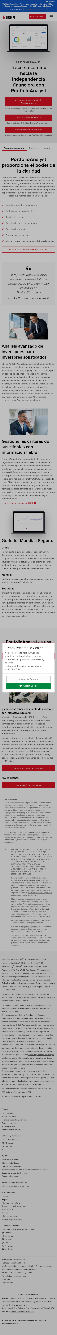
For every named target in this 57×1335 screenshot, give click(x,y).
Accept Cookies (30, 685)
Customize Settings (28, 679)
